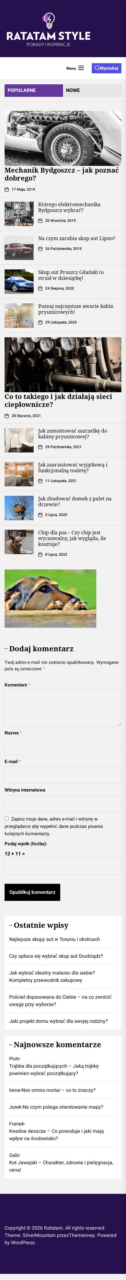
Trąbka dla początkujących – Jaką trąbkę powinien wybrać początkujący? (54, 1069)
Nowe (73, 90)
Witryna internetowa (25, 790)
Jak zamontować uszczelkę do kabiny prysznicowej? (72, 433)
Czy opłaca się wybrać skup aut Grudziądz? (56, 956)
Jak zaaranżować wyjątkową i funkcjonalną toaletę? (72, 467)
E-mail (13, 761)
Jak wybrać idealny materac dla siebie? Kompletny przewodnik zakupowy (52, 976)
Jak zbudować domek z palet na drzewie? (75, 501)
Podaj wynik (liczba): (26, 843)
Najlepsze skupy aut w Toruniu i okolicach (54, 939)
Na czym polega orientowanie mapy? (63, 1107)
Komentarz (18, 685)
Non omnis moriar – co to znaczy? (58, 1090)
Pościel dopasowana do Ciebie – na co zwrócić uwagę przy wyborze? (60, 1000)
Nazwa (13, 733)
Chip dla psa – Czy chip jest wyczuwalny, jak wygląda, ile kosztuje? (72, 538)
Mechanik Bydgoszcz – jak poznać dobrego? (62, 173)
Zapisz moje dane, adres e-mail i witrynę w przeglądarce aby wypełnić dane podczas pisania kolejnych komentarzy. (54, 826)
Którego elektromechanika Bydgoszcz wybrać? (69, 207)
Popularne (22, 90)
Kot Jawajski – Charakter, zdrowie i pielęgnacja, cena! (61, 1166)
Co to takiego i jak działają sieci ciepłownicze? (58, 400)
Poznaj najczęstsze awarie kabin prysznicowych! (75, 309)
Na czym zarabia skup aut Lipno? (76, 238)
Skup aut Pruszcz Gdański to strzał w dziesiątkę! (71, 275)
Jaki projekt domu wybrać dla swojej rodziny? (58, 1021)
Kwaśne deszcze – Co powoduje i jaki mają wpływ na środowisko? (56, 1135)
